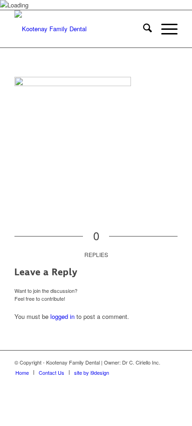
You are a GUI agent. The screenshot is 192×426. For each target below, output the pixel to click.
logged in (62, 316)
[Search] (143, 28)
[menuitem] (143, 28)
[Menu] (165, 28)
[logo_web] (79, 28)
